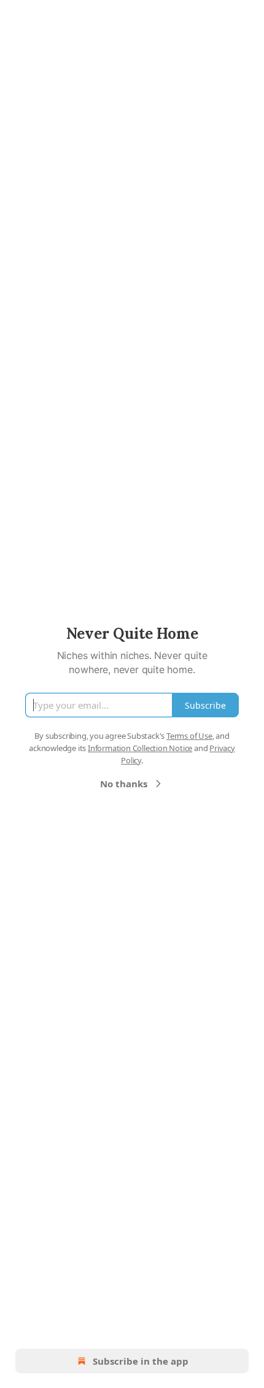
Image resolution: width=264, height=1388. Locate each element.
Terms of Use (189, 735)
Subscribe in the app (140, 1361)
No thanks (123, 783)
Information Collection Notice (140, 748)
